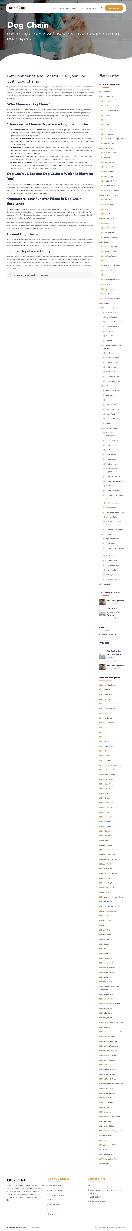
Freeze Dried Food (112, 409)
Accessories (106, 92)
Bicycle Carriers (111, 312)
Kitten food (107, 270)
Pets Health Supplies (111, 428)
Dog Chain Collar (109, 228)
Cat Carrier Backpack (111, 110)
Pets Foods (107, 386)
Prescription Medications (114, 512)
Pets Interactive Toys (113, 556)
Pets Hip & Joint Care (113, 476)
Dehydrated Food (112, 390)
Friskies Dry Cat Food (111, 265)
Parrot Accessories (108, 195)
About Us (64, 8)
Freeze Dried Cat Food (111, 261)
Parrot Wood (108, 214)
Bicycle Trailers (111, 317)
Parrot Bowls (108, 200)
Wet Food (109, 423)
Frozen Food (110, 414)
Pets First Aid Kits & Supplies (112, 1022)
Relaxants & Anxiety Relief (111, 1131)
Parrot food (107, 284)
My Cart (53, 1209)
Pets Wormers (110, 508)
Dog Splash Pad (109, 181)
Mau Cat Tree (108, 143)
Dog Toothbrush (109, 186)
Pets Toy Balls (110, 575)
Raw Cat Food (108, 289)
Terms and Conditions (57, 1200)
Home (54, 8)
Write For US (92, 8)
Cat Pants (107, 129)
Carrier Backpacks (112, 326)
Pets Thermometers (113, 503)
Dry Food (108, 400)
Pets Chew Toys (111, 543)
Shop (81, 8)
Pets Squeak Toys (112, 565)
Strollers (108, 341)
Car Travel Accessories (114, 322)
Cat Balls (106, 106)
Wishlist (53, 1214)
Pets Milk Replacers (112, 490)
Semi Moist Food (111, 419)
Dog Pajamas (108, 172)
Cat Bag (106, 101)
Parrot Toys (107, 209)
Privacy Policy (55, 1204)
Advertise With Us (57, 1186)
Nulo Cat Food (108, 275)
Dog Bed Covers (109, 153)
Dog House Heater (110, 167)
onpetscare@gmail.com (98, 1201)
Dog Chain (107, 223)
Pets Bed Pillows (111, 372)
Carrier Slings (110, 336)
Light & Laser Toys (112, 539)
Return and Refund (56, 1190)
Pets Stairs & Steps (112, 381)
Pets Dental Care (111, 445)
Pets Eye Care (110, 464)
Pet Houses (109, 353)
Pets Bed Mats (111, 367)
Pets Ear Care (110, 459)
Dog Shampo (108, 176)
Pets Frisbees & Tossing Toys (112, 1032)
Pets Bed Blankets (112, 358)
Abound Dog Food (110, 247)
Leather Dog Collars (111, 237)
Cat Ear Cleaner (109, 120)
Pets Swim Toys (111, 570)
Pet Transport (108, 308)
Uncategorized (106, 584)
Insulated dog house (111, 190)
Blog (73, 8)
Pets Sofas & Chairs (113, 376)
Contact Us (114, 8)
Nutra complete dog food (113, 280)
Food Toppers (110, 405)
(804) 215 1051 (96, 1197)
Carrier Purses (110, 331)
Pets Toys (107, 534)
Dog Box (106, 157)
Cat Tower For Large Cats (113, 139)
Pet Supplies (106, 303)
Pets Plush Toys (111, 560)
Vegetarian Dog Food (111, 298)
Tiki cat (106, 294)
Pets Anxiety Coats (112, 440)
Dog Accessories (107, 148)
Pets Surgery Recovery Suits (112, 1084)
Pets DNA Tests (111, 454)
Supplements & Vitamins (114, 529)
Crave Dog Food (109, 251)
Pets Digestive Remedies (115, 450)
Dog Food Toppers (110, 256)
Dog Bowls (109, 395)
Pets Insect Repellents (114, 481)
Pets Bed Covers (111, 362)
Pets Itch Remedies (112, 486)
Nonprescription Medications (112, 897)
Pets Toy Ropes (111, 579)
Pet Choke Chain (107, 219)
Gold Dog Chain (109, 233)
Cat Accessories (107, 96)
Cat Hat (106, 125)
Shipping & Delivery (57, 1195)
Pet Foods (105, 242)
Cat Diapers (107, 115)
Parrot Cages (108, 204)
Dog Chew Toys (109, 162)
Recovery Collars (111, 517)
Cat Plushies (108, 134)
